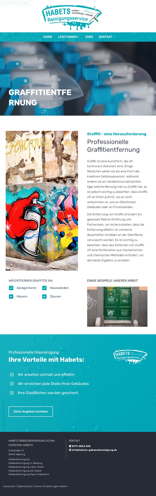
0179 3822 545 (81, 446)
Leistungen (67, 37)
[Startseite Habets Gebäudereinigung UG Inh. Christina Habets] (72, 16)
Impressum (9, 486)
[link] (68, 37)
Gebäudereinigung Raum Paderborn (29, 474)
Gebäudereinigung (19, 459)
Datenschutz (25, 486)
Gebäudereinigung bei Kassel (25, 470)
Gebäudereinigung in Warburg (25, 463)
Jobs (89, 37)
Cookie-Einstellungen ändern (51, 486)
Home (47, 37)
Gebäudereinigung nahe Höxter (26, 467)
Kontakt (106, 37)
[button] (31, 411)
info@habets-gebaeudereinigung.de (94, 450)
